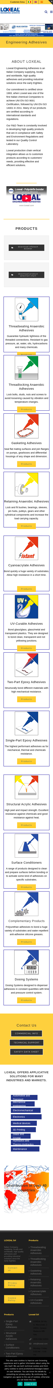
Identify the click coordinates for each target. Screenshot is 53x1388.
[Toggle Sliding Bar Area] (50, 2)
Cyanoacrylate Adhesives (38, 1293)
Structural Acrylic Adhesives (11, 1336)
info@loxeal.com (40, 1344)
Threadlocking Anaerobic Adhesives (38, 1262)
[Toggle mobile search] (46, 11)
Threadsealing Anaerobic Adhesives (38, 1250)
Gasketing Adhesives (36, 1272)
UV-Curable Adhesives (36, 1301)
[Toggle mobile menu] (51, 11)
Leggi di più (30, 1384)
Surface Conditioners (12, 1346)
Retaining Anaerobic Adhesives (36, 1282)
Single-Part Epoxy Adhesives (12, 1324)
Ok (20, 1384)
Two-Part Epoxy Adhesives (14, 1355)
